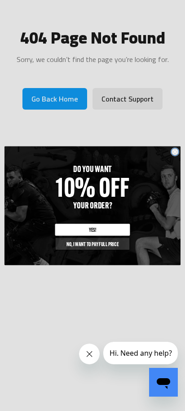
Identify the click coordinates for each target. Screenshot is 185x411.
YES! (93, 229)
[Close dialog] (175, 151)
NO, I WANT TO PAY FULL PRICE (92, 243)
